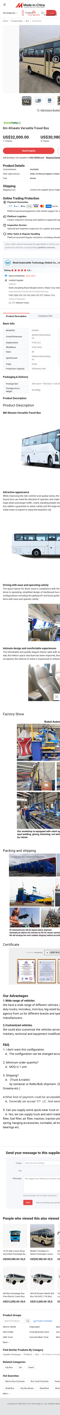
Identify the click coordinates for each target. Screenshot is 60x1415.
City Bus (9, 1367)
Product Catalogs (44, 1320)
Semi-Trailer (8, 1332)
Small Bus (9, 1388)
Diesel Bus (44, 1388)
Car (20, 1367)
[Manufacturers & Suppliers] (30, 5)
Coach (31, 1367)
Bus (27, 21)
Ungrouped (34, 1326)
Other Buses (36, 21)
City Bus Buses (27, 1388)
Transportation (17, 21)
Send (28, 1202)
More (5, 1393)
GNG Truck (8, 1337)
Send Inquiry (28, 150)
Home (5, 21)
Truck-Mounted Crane (39, 1332)
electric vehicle (9, 1326)
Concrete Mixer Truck (38, 1337)
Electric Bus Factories (15, 1381)
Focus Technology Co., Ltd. (37, 1403)
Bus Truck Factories (39, 1381)
